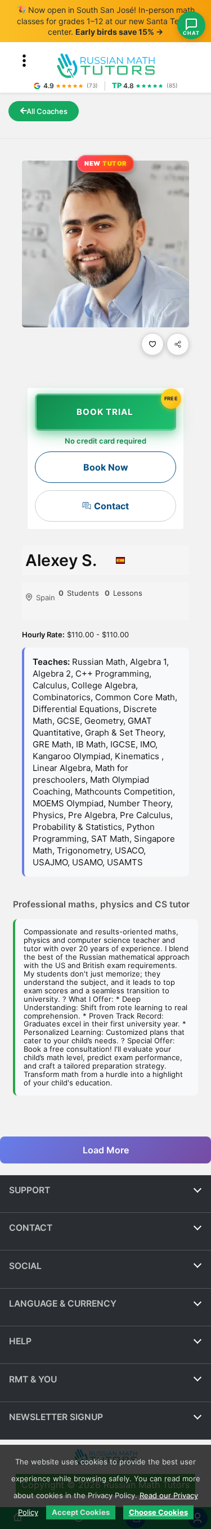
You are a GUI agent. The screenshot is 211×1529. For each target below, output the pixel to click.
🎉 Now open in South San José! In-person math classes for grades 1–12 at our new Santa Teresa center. (105, 20)
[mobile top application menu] (24, 60)
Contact (111, 506)
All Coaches (47, 111)
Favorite (152, 344)
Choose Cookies (158, 1512)
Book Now (105, 467)
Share (178, 344)
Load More (106, 1149)
